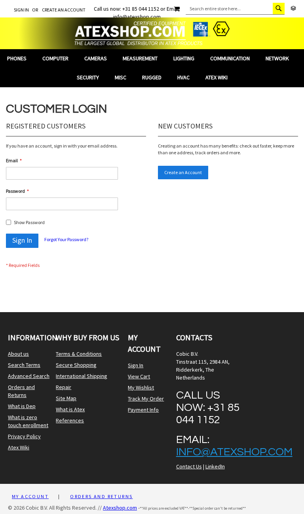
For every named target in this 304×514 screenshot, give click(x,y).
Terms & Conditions (79, 353)
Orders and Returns (21, 391)
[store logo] (152, 33)
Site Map (66, 398)
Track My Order (146, 398)
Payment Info (143, 409)
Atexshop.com (120, 507)
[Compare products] (293, 8)
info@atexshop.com (234, 452)
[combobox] (235, 9)
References (70, 420)
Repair (63, 387)
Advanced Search (28, 376)
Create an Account (64, 10)
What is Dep (22, 406)
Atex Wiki (18, 447)
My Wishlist (141, 387)
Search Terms (24, 364)
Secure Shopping (76, 364)
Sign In (21, 10)
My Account (30, 496)
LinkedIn (215, 466)
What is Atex (70, 409)
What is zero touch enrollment (28, 421)
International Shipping (81, 376)
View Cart (139, 376)
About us (18, 353)
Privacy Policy (24, 436)
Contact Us (189, 466)
